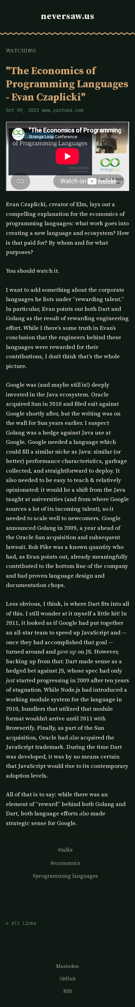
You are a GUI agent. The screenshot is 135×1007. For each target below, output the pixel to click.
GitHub (68, 978)
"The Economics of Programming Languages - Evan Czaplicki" (67, 83)
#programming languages (65, 875)
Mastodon (67, 966)
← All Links (21, 923)
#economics (65, 863)
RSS (67, 991)
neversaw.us (67, 16)
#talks (65, 849)
